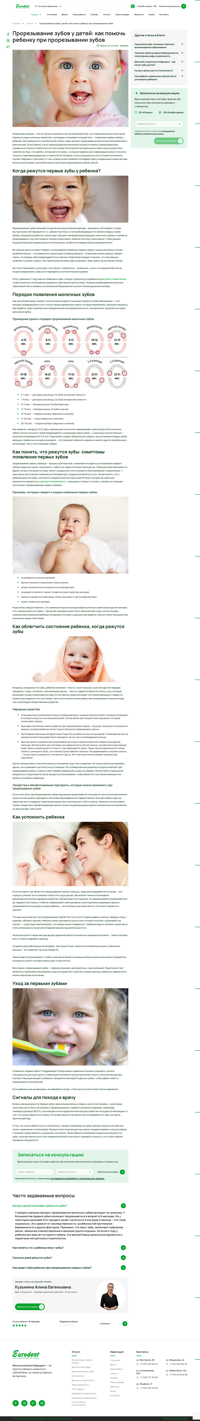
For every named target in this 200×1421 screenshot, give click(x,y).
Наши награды (117, 1382)
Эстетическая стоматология (79, 1403)
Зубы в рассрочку (80, 1384)
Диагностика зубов (81, 1367)
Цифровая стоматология (84, 1393)
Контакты (114, 1395)
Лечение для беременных (84, 1398)
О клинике (115, 1360)
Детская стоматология (83, 1380)
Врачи (113, 1364)
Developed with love (175, 1418)
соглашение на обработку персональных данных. (77, 1178)
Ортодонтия (78, 1376)
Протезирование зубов (83, 1371)
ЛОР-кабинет (78, 1389)
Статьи (113, 1373)
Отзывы (113, 1378)
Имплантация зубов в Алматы (82, 1361)
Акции (113, 1391)
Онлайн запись (147, 6)
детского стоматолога (113, 278)
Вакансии (114, 1386)
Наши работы (116, 1369)
